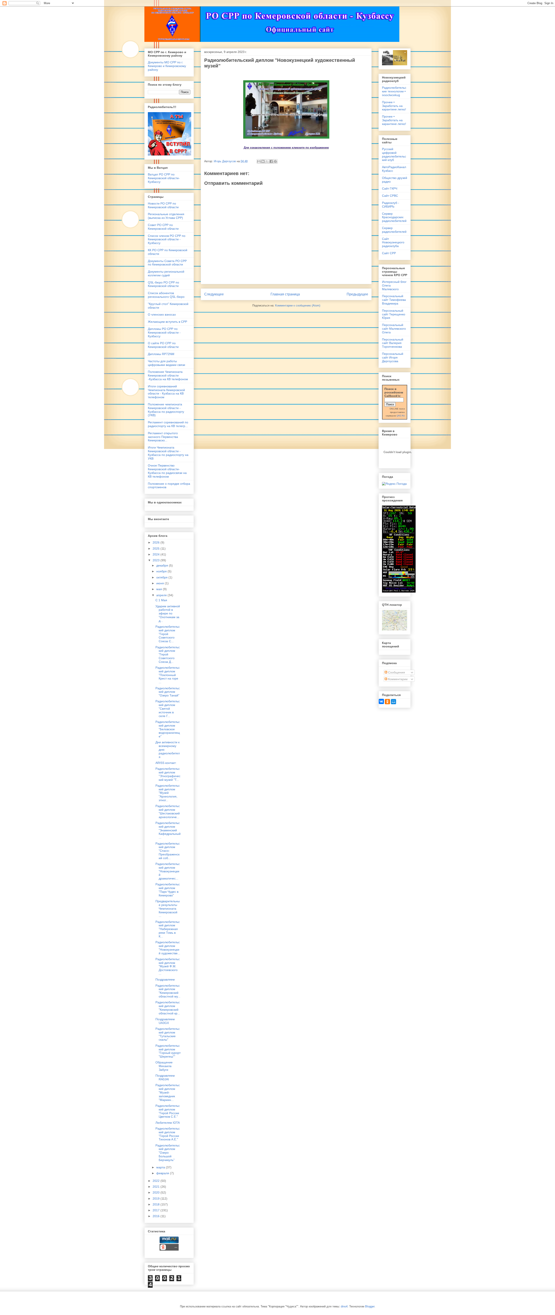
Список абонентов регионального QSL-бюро (166, 294)
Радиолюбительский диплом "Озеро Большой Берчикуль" (167, 1153)
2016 (156, 1216)
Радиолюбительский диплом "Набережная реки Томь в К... (167, 929)
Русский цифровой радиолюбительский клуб (394, 154)
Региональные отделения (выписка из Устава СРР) (166, 215)
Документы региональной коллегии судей (166, 273)
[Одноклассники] (387, 701)
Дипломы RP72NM (161, 354)
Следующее (214, 294)
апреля (162, 595)
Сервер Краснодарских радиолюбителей (394, 217)
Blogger (369, 1306)
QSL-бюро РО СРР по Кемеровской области (163, 284)
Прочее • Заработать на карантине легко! (394, 105)
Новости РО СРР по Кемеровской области (163, 205)
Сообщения (396, 672)
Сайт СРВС (390, 195)
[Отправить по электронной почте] (259, 161)
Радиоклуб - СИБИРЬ (390, 204)
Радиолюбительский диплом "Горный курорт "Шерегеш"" (168, 1051)
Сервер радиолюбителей (394, 229)
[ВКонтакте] (381, 701)
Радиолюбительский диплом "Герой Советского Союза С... (167, 634)
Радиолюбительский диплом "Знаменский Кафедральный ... (168, 830)
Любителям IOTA (167, 1122)
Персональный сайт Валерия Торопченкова (392, 343)
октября (162, 577)
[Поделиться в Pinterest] (275, 161)
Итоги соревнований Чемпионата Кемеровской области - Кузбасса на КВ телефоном (166, 392)
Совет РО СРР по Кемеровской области (163, 226)
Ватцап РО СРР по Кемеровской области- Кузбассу (164, 178)
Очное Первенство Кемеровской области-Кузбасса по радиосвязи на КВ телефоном (167, 471)
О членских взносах (162, 314)
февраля (163, 1173)
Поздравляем (165, 979)
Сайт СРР (389, 253)
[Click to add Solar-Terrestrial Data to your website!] (399, 591)
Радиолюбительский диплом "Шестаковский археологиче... (167, 811)
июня (160, 583)
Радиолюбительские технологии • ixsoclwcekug (394, 91)
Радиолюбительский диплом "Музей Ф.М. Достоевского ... (167, 966)
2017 (156, 1210)
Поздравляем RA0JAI (165, 1077)
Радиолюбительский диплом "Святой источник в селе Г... (167, 708)
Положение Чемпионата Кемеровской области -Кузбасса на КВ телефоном (168, 375)
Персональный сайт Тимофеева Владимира (394, 299)
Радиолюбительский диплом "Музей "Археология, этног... (167, 793)
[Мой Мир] (393, 701)
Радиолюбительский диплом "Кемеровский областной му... (167, 991)
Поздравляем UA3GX (165, 1021)
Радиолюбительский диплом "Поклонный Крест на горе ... (167, 675)
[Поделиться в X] (267, 161)
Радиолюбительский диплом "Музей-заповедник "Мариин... (167, 1092)
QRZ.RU (401, 415)
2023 (156, 560)
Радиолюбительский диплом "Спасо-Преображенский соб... (167, 851)
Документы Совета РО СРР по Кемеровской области (167, 262)
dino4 (344, 1306)
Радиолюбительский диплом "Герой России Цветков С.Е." (167, 1111)
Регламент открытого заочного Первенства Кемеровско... (163, 436)
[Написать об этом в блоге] (263, 161)
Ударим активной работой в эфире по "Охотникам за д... (167, 613)
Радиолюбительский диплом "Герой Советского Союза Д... (167, 654)
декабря (162, 565)
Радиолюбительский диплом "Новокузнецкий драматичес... (167, 871)
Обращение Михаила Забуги (164, 1066)
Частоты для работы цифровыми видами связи (166, 363)
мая (159, 589)
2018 (156, 1204)
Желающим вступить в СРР (167, 321)
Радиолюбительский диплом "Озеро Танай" (167, 691)
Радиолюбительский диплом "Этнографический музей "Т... (167, 774)
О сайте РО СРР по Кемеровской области (163, 345)
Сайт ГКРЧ (389, 188)
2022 (156, 1180)
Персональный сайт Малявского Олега (394, 328)
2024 (156, 554)
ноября (162, 571)
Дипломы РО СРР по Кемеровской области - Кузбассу (164, 332)
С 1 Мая (161, 600)
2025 (156, 548)
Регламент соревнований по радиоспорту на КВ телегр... (168, 424)
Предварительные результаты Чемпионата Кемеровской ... (167, 908)
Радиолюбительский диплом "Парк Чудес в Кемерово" (167, 890)
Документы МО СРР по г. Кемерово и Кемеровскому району (167, 66)
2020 (156, 1192)
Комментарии (397, 679)
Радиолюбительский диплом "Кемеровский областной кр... (167, 1008)
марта (161, 1167)
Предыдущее (357, 294)
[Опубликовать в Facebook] (271, 161)
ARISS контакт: (165, 763)
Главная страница (285, 294)
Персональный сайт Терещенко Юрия (393, 314)
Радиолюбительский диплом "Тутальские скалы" (167, 1034)
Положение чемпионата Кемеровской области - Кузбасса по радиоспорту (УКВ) (166, 410)
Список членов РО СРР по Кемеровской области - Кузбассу (166, 239)
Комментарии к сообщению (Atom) (297, 305)
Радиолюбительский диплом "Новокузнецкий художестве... (167, 947)
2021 (156, 1186)
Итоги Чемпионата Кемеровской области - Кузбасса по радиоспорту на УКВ (168, 453)
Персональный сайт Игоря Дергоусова (392, 357)
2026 (156, 542)
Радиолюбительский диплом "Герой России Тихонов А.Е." (167, 1134)
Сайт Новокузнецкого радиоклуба (393, 242)
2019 (156, 1198)
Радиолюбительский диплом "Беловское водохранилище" (167, 729)
